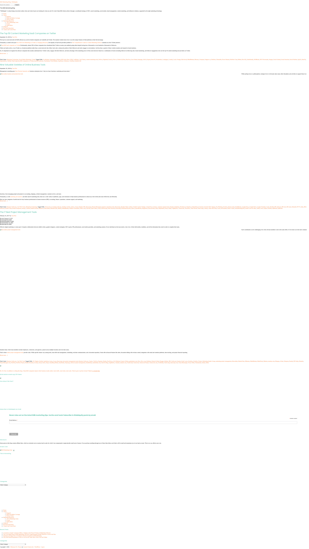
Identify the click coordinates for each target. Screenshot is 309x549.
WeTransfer (224, 208)
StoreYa (304, 59)
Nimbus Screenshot (74, 208)
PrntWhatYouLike (126, 208)
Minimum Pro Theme (15, 547)
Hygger (162, 361)
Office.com (82, 208)
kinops (23, 208)
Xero (261, 208)
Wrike (258, 208)
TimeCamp (14, 61)
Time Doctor (194, 208)
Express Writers (125, 361)
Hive (139, 361)
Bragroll (8, 513)
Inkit (302, 207)
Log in (42, 547)
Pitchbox (213, 59)
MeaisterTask (53, 208)
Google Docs (245, 207)
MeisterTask (241, 361)
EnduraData (195, 207)
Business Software (11, 207)
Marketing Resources (8, 517)
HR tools (288, 207)
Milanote (247, 361)
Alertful (64, 207)
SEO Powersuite (264, 59)
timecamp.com (174, 362)
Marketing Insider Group (209, 361)
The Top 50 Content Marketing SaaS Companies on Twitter (28, 33)
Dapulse (172, 207)
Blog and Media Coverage (13, 514)
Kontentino (159, 59)
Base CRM (70, 59)
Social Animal (277, 59)
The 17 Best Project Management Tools (18, 212)
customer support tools (163, 207)
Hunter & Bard (155, 361)
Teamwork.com (153, 362)
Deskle (104, 361)
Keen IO (153, 59)
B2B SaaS (63, 59)
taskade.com (123, 362)
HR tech (284, 207)
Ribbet (239, 59)
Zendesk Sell (78, 61)
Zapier (265, 208)
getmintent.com (133, 361)
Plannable (218, 59)
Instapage (140, 59)
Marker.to (41, 208)
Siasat (40, 362)
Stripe (169, 208)
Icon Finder (134, 59)
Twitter (33, 59)
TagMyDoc (175, 208)
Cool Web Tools (21, 207)
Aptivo (72, 207)
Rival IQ (244, 59)
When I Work (230, 208)
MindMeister (190, 59)
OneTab (88, 208)
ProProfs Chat (233, 59)
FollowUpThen (121, 59)
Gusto (267, 207)
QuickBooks (138, 208)
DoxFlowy (109, 361)
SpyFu (299, 59)
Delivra (100, 59)
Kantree (179, 361)
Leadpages (165, 59)
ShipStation (161, 208)
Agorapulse (53, 59)
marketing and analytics (16, 196)
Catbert (130, 207)
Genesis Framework (28, 547)
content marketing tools (92, 59)
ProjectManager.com (5, 362)
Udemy (206, 208)
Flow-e (115, 59)
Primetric (301, 361)
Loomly (171, 59)
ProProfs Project (20, 362)
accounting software (56, 207)
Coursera (154, 207)
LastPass (28, 208)
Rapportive (145, 208)
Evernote (200, 207)
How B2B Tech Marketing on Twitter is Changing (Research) (32, 42)
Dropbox (188, 207)
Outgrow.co (208, 59)
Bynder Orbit (124, 207)
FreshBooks (238, 207)
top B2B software (38, 61)
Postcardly (118, 208)
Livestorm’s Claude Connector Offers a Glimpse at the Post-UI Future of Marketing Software (27, 533)
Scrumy (36, 362)
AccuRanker (46, 59)
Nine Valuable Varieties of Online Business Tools (22, 64)
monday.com (271, 361)
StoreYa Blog (104, 362)
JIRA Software (172, 361)
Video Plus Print (212, 208)
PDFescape (104, 208)
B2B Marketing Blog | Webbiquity (9, 2)
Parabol (291, 361)
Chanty (90, 361)
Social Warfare (293, 59)
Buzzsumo (117, 207)
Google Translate (261, 207)
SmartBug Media (53, 362)
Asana (76, 207)
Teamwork (181, 208)
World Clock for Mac (250, 208)
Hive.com (143, 361)
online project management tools (15, 352)
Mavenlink (47, 208)
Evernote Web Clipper (209, 207)
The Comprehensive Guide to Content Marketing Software (87, 42)
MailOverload (34, 208)
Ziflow (207, 362)
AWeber (58, 59)
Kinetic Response (16, 208)
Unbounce (66, 61)
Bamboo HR (82, 207)
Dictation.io (183, 207)
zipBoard (274, 208)
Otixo (99, 208)
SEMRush (256, 59)
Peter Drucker (111, 208)
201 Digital (35, 361)
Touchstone (47, 61)
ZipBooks (280, 208)
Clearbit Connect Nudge (139, 207)
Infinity (166, 361)
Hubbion (148, 361)
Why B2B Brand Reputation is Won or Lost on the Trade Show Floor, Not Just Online (25, 537)
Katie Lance (184, 361)
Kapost (148, 59)
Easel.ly (110, 59)
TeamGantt (130, 362)
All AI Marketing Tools (12, 519)
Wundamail (198, 362)
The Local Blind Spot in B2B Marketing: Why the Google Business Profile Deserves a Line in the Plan (29, 534)
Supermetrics (3, 61)
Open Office (94, 208)
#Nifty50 (5, 523)
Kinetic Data (8, 208)
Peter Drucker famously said (22, 71)
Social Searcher (285, 59)
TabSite (9, 61)
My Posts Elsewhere (8, 524)
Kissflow (190, 361)
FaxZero (225, 207)
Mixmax (196, 59)
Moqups (277, 361)
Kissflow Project (197, 361)
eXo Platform (219, 207)
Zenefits (269, 208)
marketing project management (223, 361)
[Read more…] (4, 53)
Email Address (13, 420)
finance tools (231, 207)
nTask (281, 361)
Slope (47, 362)
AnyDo (68, 207)
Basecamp (88, 207)
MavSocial (184, 59)
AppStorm (46, 361)
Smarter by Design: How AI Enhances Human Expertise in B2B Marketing (22, 535)
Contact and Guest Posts (9, 526)
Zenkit (203, 362)
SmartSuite (61, 362)
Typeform (60, 61)
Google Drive (252, 207)
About (4, 511)
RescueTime (151, 208)
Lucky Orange (177, 59)
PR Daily (296, 361)
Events (8, 520)
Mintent (265, 361)
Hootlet (272, 207)
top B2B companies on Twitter (26, 61)
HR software (277, 207)
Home (4, 510)
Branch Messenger (96, 207)
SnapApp (67, 362)
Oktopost (286, 361)
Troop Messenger (182, 362)
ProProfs (13, 362)
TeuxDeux (187, 208)
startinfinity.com (97, 362)
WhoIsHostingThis (240, 208)
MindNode (260, 361)
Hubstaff (294, 207)
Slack (166, 208)
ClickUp (95, 361)
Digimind (105, 59)
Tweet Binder (53, 61)
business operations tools (108, 207)
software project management (77, 362)
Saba (156, 208)
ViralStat (71, 61)
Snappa (271, 59)
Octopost (201, 59)
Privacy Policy (10, 516)
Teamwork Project (144, 362)
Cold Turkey (82, 59)
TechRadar (161, 362)
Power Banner (225, 59)
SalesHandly (250, 59)
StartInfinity (89, 362)
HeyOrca (128, 59)
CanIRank (75, 59)
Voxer (218, 208)
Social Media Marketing (25, 59)
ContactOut (149, 207)
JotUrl (144, 59)
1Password (47, 207)
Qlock (132, 208)
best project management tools (70, 361)
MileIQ (59, 208)
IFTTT (298, 207)
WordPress (37, 547)
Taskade (117, 362)
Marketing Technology (12, 59)
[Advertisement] (48, 395)
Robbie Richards (29, 362)
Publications (9, 521)
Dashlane (176, 207)
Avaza (54, 361)
